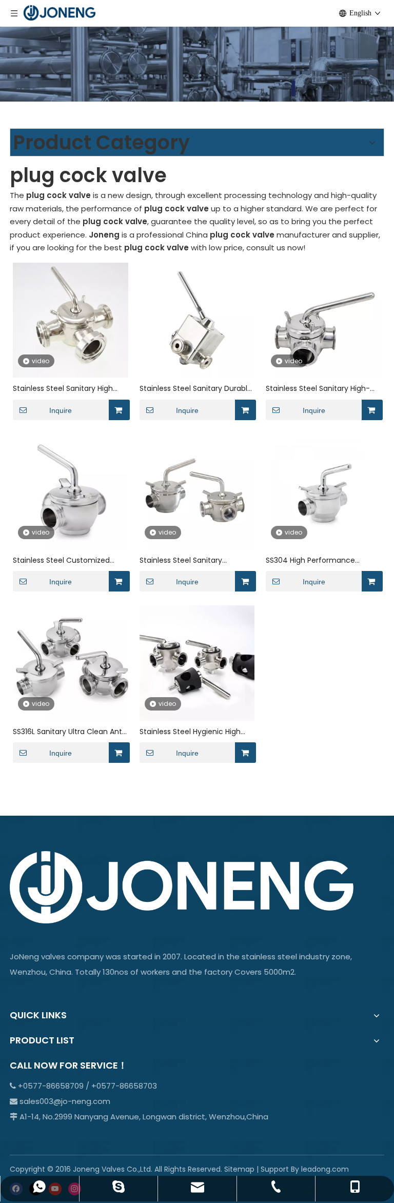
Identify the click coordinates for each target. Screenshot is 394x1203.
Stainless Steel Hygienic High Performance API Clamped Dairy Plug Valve (190, 731)
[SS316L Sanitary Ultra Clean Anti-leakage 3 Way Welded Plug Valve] (70, 662)
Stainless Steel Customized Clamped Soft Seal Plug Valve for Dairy (66, 560)
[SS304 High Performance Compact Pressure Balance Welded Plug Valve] (323, 490)
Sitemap (239, 1169)
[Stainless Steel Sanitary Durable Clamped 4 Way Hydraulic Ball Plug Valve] (197, 319)
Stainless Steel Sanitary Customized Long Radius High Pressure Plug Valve (192, 560)
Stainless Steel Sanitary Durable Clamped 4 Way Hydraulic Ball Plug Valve (196, 388)
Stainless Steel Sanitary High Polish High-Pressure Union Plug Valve (68, 388)
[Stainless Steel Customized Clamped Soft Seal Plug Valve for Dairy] (70, 490)
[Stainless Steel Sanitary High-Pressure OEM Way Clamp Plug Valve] (323, 319)
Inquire (60, 410)
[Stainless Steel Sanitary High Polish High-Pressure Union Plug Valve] (70, 319)
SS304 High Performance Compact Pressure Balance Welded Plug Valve (315, 560)
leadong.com (325, 1169)
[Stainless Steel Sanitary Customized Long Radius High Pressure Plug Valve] (197, 490)
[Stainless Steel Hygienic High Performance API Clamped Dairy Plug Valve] (197, 662)
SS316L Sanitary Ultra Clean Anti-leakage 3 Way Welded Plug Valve (70, 731)
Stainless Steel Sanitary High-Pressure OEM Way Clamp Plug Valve (320, 388)
